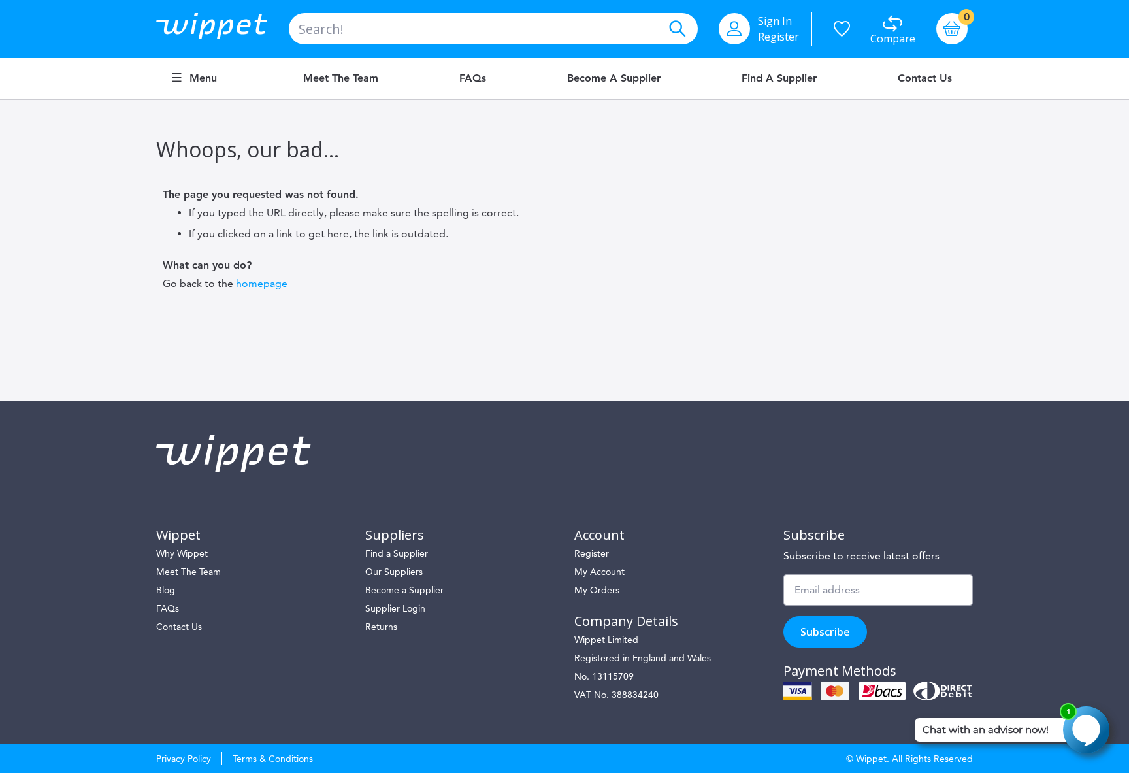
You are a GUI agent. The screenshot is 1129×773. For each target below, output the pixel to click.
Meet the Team (340, 78)
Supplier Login (395, 608)
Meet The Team (188, 572)
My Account (599, 572)
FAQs (472, 78)
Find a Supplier (779, 78)
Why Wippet (182, 553)
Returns (381, 627)
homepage (261, 283)
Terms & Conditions (273, 759)
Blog (165, 590)
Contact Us (925, 78)
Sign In (775, 21)
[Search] (677, 28)
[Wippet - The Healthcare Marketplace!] (222, 28)
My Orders (596, 590)
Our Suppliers (394, 572)
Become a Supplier (614, 78)
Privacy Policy (183, 759)
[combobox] (493, 28)
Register (778, 36)
